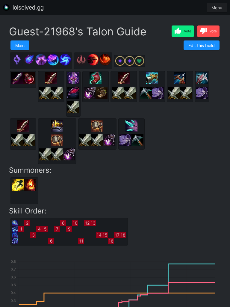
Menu (216, 7)
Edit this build (201, 45)
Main (20, 45)
